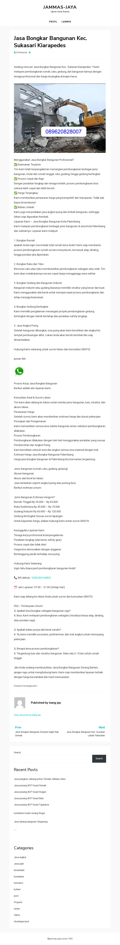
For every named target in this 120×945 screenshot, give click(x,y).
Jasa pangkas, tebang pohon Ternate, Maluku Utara (39, 779)
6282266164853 (41, 577)
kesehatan (19, 870)
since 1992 (68, 939)
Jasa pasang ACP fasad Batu (29, 798)
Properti (18, 902)
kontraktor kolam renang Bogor (29, 813)
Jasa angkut (20, 857)
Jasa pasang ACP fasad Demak (30, 785)
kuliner (17, 889)
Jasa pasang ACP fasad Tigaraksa (31, 804)
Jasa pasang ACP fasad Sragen (30, 792)
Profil (53, 22)
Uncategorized (30, 686)
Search (17, 752)
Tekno (17, 915)
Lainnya (66, 22)
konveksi (18, 883)
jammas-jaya (60, 7)
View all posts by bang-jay (27, 715)
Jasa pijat (19, 863)
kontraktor (19, 876)
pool (16, 895)
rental (17, 908)
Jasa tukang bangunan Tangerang (31, 821)
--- (15, 830)
